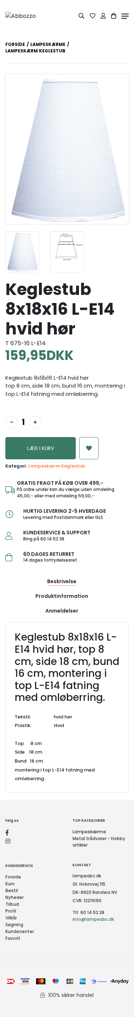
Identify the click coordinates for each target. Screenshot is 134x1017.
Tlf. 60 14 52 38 (88, 912)
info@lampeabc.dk (93, 919)
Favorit (12, 938)
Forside (15, 44)
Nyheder (14, 897)
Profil (10, 911)
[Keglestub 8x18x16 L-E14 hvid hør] (22, 251)
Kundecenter (19, 931)
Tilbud (12, 904)
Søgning (14, 925)
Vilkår (11, 918)
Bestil (11, 890)
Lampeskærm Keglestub (56, 466)
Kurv (10, 884)
